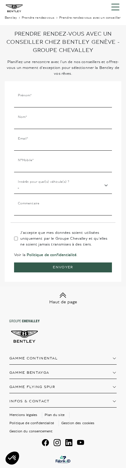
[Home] (14, 7)
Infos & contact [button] (29, 401)
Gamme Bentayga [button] (29, 373)
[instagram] (57, 442)
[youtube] (80, 442)
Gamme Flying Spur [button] (32, 387)
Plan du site (54, 415)
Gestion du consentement (30, 431)
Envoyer (63, 267)
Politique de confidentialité (51, 255)
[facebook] (45, 442)
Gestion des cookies (78, 423)
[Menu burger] (115, 7)
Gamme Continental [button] (33, 358)
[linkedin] (68, 442)
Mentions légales (23, 415)
